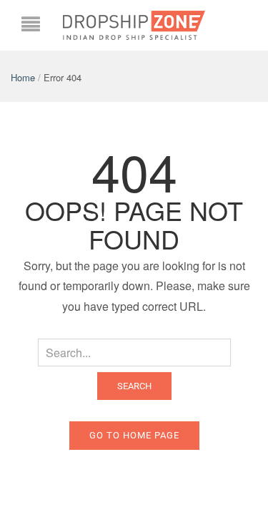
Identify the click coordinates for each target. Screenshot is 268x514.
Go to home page (134, 435)
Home (23, 77)
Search (134, 386)
